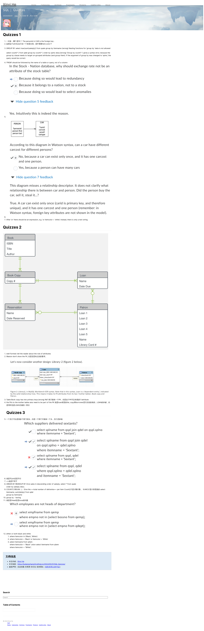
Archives (58, 5)
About (107, 5)
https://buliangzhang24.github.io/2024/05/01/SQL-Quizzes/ (41, 564)
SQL (16, 16)
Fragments (70, 5)
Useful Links (96, 5)
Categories (45, 5)
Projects (82, 5)
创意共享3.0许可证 (52, 567)
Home (33, 5)
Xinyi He (9, 4)
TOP (8, 623)
